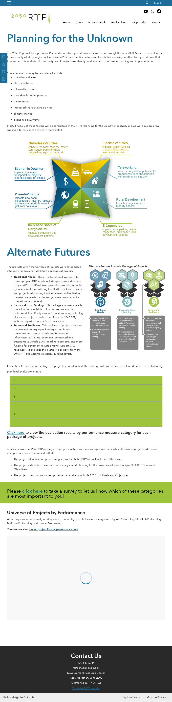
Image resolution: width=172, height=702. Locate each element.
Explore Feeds (131, 697)
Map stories (139, 22)
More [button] (155, 22)
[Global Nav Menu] (9, 3)
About (79, 22)
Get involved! (119, 22)
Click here (16, 432)
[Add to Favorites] (3, 64)
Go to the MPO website (86, 688)
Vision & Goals (97, 22)
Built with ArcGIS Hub (18, 697)
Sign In (158, 2)
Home (67, 22)
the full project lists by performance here (53, 529)
